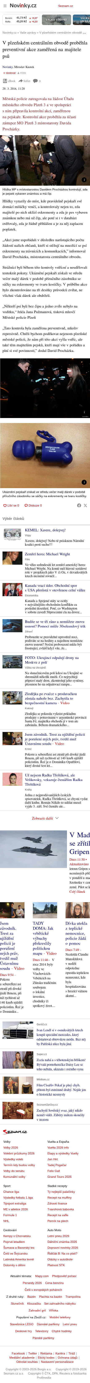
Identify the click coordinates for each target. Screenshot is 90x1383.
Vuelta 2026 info (58, 1147)
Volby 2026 (10, 1147)
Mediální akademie (22, 1357)
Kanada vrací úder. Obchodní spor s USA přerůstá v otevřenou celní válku (55, 587)
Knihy (28, 789)
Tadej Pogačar (57, 1165)
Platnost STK (56, 1265)
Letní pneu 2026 (58, 1236)
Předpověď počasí (64, 1276)
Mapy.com (42, 1276)
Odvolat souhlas (27, 1361)
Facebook (18, 1353)
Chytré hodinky (62, 1331)
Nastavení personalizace (57, 1361)
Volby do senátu (13, 1171)
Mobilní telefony (60, 1317)
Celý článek (77, 891)
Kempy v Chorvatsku (17, 1236)
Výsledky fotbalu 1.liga (18, 1197)
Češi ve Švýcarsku (15, 1253)
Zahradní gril (37, 1310)
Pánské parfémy (43, 1338)
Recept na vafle (58, 1215)
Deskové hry (23, 1331)
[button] (45, 160)
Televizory (41, 1331)
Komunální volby (14, 1176)
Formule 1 (10, 1215)
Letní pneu (70, 1324)
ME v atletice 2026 (15, 1209)
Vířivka (53, 1310)
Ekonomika (31, 595)
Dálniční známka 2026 (62, 1241)
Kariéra (60, 1353)
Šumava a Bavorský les (18, 1247)
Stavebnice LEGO (21, 1324)
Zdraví (28, 631)
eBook (11, 81)
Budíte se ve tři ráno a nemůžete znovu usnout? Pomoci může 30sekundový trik (55, 624)
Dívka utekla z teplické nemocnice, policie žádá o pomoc (76, 933)
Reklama (46, 1353)
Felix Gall (54, 1171)
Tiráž (71, 1353)
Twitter (32, 1353)
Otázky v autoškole (60, 1259)
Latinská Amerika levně (18, 1259)
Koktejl (29, 708)
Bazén (31, 1296)
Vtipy (28, 535)
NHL (6, 1221)
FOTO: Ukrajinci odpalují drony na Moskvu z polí (52, 660)
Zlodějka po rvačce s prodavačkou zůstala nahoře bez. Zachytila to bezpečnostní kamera (51, 698)
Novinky (8, 67)
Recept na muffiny (60, 1197)
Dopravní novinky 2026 (63, 1247)
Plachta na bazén (50, 1296)
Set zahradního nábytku (60, 1303)
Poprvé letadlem (14, 1241)
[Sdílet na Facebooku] (79, 505)
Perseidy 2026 (32, 1283)
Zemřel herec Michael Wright (47, 553)
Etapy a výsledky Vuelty (63, 1153)
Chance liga (11, 1191)
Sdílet (26, 81)
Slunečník (17, 1303)
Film (27, 559)
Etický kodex (46, 1357)
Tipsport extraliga (14, 1203)
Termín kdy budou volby (19, 1165)
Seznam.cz (65, 6)
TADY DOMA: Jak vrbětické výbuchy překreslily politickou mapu (43, 938)
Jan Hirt (53, 1159)
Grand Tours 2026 (60, 1176)
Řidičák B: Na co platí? (62, 1253)
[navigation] (5, 6)
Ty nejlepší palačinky (61, 1191)
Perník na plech (58, 1221)
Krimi (28, 749)
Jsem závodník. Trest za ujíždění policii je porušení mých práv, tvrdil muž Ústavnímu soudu (55, 739)
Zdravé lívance (57, 1203)
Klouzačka (34, 1303)
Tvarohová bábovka (61, 1209)
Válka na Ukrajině (35, 667)
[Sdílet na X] (85, 505)
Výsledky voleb (13, 1159)
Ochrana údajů (67, 1357)
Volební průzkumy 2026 (19, 1153)
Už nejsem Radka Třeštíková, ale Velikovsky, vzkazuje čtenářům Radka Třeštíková (53, 779)
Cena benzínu (54, 1283)
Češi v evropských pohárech (43, 1289)
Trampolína (73, 1296)
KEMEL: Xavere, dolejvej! (45, 529)
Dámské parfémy (48, 1324)
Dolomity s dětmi (14, 1265)
